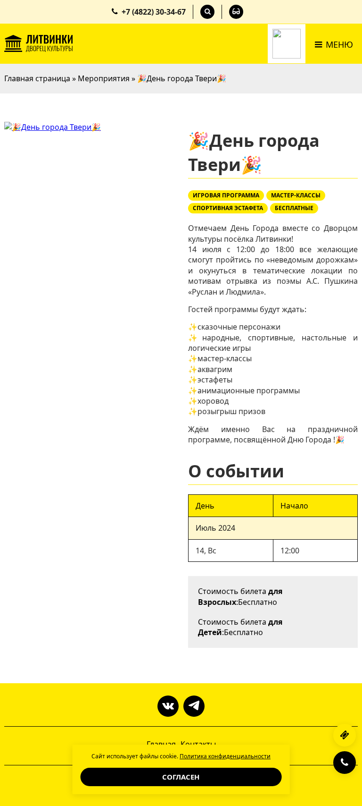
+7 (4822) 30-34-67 (154, 12)
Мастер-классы (296, 195)
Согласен (180, 776)
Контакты (198, 744)
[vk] (168, 706)
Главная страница (37, 78)
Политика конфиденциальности (225, 756)
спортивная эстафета (228, 208)
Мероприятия (104, 78)
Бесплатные (294, 208)
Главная (161, 744)
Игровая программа (226, 195)
